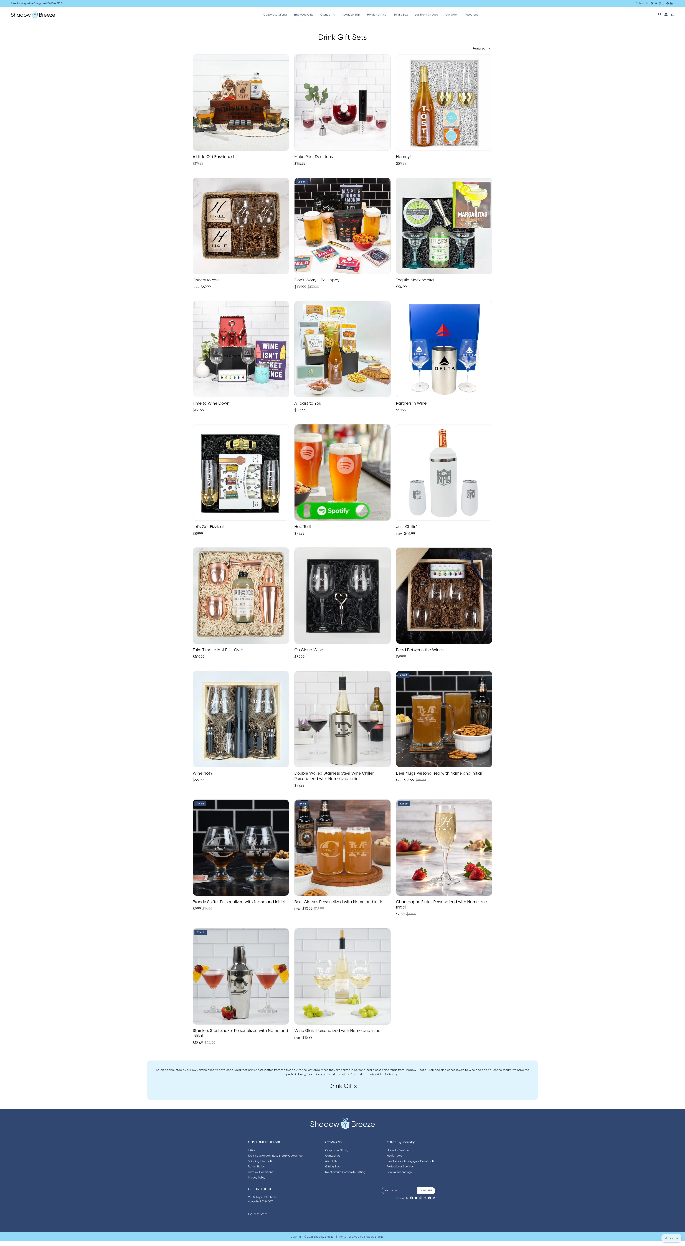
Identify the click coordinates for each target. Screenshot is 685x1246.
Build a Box (401, 14)
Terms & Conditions (260, 1172)
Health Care (394, 1155)
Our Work (451, 14)
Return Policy (256, 1166)
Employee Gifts (303, 14)
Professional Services (400, 1166)
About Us (331, 1161)
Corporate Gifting (275, 14)
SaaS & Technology (399, 1172)
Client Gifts (327, 14)
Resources (471, 14)
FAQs (251, 1150)
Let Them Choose (426, 14)
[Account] (665, 14)
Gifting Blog (333, 1166)
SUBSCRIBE (426, 1190)
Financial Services (398, 1150)
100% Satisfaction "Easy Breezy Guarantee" (275, 1155)
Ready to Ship (351, 14)
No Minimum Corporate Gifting (345, 1172)
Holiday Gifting (376, 14)
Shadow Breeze (323, 1236)
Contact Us (332, 1155)
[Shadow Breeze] (33, 15)
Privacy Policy (256, 1177)
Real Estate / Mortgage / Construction (412, 1161)
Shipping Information (261, 1161)
